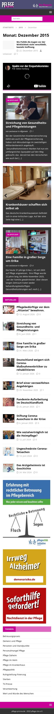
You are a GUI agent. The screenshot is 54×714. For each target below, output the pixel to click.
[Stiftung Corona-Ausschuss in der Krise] (8, 418)
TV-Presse (7, 684)
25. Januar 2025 (26, 406)
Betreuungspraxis (11, 636)
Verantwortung (10, 688)
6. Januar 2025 (26, 423)
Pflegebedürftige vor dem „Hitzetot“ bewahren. (33, 308)
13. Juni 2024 (25, 456)
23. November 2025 (28, 390)
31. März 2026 (26, 350)
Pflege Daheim (10, 655)
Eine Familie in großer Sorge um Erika (26, 259)
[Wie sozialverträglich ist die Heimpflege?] (8, 435)
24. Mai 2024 (25, 472)
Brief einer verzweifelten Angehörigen (33, 384)
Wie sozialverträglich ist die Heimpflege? (32, 433)
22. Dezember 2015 (28, 50)
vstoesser (7, 54)
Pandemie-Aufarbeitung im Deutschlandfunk (32, 401)
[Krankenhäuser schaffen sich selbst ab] (27, 183)
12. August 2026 (27, 314)
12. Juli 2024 (25, 439)
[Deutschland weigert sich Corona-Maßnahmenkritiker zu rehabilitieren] (8, 362)
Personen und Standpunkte (16, 645)
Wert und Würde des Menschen (18, 693)
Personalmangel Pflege (14, 650)
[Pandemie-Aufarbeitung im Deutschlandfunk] (8, 402)
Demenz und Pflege (12, 641)
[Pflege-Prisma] (27, 7)
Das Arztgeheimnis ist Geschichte (31, 466)
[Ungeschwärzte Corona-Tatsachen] (8, 451)
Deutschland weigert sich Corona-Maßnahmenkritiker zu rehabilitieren (33, 364)
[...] (20, 158)
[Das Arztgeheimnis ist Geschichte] (8, 468)
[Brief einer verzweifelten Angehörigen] (8, 385)
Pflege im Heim (10, 660)
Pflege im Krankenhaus (14, 665)
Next (47, 196)
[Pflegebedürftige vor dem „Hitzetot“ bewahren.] (8, 309)
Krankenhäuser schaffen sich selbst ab (26, 206)
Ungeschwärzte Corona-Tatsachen (32, 450)
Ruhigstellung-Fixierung (14, 674)
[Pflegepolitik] (8, 45)
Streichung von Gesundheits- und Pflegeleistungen (26, 124)
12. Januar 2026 (26, 373)
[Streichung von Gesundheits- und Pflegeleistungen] (27, 108)
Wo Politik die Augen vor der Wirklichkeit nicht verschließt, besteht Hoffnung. (32, 44)
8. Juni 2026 (25, 334)
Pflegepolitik (9, 669)
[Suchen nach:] (27, 18)
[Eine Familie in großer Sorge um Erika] (27, 242)
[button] (50, 12)
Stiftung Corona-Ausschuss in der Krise (31, 417)
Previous (6, 196)
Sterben (7, 679)
